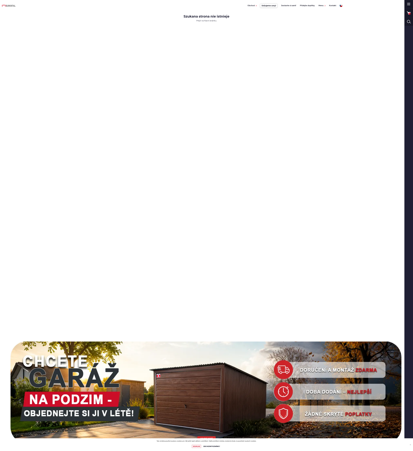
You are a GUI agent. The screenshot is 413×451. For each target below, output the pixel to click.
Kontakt (332, 6)
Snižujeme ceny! (269, 6)
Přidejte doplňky (307, 6)
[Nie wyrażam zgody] (410, 445)
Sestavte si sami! (288, 6)
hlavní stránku (210, 21)
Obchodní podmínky (211, 446)
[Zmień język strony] (341, 5)
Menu (321, 6)
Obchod (251, 6)
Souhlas (196, 446)
